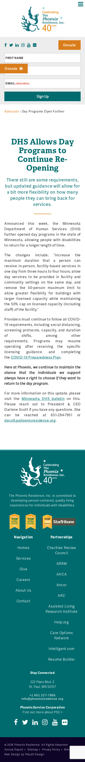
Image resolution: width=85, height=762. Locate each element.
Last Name (14, 71)
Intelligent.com (62, 648)
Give (23, 568)
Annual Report (13, 749)
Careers (23, 579)
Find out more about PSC (42, 712)
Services (23, 558)
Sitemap (32, 749)
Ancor (61, 584)
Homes (23, 547)
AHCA (61, 574)
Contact (24, 600)
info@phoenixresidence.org (42, 698)
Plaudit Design (34, 754)
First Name (14, 58)
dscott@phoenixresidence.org (30, 420)
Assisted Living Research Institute (62, 609)
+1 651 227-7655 (42, 695)
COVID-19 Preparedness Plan (36, 357)
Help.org (61, 621)
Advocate (11, 111)
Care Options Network (61, 635)
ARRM (61, 563)
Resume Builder (61, 659)
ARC (61, 595)
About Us (23, 590)
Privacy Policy (51, 749)
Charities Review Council (61, 550)
